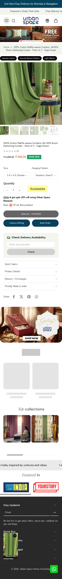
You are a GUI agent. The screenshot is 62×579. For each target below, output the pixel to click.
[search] (13, 20)
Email (8, 512)
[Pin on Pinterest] (29, 297)
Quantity (8, 183)
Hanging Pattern (40, 168)
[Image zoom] (31, 93)
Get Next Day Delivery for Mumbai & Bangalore (31, 3)
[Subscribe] (54, 512)
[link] (17, 487)
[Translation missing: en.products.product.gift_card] (47, 20)
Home (6, 47)
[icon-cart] (55, 20)
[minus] (7, 190)
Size (5, 168)
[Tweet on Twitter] (21, 297)
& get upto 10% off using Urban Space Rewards (26, 199)
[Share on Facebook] (14, 297)
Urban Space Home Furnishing (35, 569)
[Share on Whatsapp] (36, 297)
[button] (31, 214)
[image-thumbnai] (4, 130)
